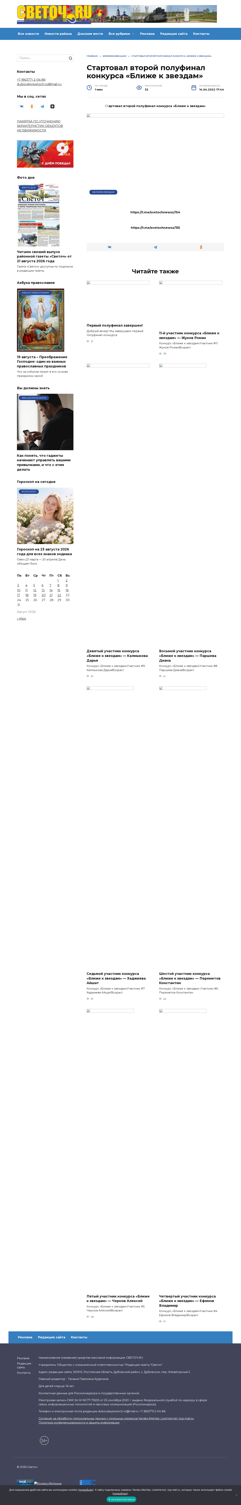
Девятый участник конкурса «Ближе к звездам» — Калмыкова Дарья (117, 655)
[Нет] (236, 1495)
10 (18, 590)
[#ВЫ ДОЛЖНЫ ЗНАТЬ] (45, 448)
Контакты (201, 34)
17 (18, 595)
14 (51, 590)
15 (58, 590)
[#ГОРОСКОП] (45, 541)
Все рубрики (119, 34)
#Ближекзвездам (103, 192)
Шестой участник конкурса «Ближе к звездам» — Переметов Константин (189, 978)
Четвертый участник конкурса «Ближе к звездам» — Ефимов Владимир (187, 1300)
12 (34, 590)
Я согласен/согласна (121, 1499)
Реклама (147, 34)
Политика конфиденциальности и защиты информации (79, 1422)
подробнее (86, 1489)
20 (44, 595)
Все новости (28, 34)
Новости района (58, 34)
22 (59, 595)
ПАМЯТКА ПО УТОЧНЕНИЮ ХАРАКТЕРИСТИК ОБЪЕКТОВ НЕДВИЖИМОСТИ (40, 126)
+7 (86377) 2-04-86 (31, 79)
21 (51, 595)
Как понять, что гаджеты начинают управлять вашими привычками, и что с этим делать (44, 462)
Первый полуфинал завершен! (115, 325)
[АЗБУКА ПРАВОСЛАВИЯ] (40, 349)
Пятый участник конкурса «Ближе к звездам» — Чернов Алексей (118, 1298)
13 (43, 590)
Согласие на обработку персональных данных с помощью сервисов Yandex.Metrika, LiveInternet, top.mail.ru (116, 1418)
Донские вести (90, 34)
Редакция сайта (174, 34)
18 (27, 595)
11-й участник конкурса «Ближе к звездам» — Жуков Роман (189, 335)
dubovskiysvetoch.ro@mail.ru (39, 84)
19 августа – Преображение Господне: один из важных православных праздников (42, 361)
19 (34, 595)
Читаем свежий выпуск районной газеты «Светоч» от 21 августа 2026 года (44, 256)
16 (67, 590)
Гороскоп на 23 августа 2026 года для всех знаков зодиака (44, 551)
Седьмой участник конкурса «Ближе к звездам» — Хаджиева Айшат (116, 978)
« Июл (21, 618)
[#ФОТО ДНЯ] (39, 244)
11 (26, 590)
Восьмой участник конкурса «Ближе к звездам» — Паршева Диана (187, 655)
